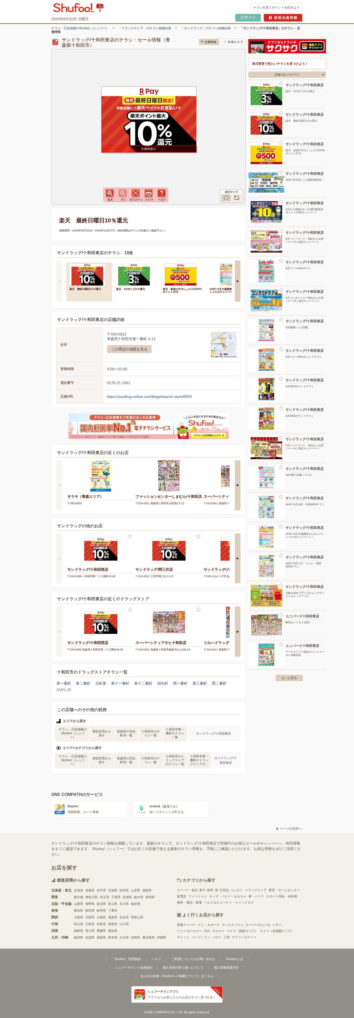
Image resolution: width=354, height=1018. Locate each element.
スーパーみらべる (257, 925)
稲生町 (162, 683)
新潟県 (101, 904)
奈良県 (124, 917)
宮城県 (112, 890)
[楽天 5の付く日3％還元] (136, 273)
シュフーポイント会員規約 (133, 967)
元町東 (100, 683)
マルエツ (218, 931)
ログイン (248, 18)
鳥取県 (101, 924)
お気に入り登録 (130, 536)
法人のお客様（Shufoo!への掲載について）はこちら (177, 976)
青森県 (90, 890)
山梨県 (78, 904)
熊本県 (112, 937)
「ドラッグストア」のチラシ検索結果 (144, 28)
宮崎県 (135, 937)
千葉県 (116, 897)
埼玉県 (104, 897)
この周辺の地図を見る (129, 349)
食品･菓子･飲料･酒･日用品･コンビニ (217, 890)
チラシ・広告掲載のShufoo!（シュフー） (80, 28)
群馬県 (150, 897)
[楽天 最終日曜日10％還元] (89, 273)
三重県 (112, 910)
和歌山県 (137, 917)
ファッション (197, 896)
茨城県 (127, 897)
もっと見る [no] (289, 678)
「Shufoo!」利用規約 (126, 959)
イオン (277, 925)
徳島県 (78, 931)
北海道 (78, 890)
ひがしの (63, 689)
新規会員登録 (283, 18)
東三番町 (200, 683)
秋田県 (124, 890)
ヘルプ (156, 959)
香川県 (90, 931)
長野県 (90, 904)
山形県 (135, 890)
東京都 (78, 897)
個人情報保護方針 (226, 967)
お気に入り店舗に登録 (233, 42)
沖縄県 (161, 937)
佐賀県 (90, 937)
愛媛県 (101, 931)
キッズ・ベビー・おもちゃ (227, 896)
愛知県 (78, 910)
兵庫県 (90, 917)
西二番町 (219, 683)
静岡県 (90, 910)
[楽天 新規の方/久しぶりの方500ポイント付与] (182, 273)
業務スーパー (186, 925)
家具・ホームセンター (284, 890)
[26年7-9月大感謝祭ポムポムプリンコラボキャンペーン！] (229, 273)
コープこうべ (201, 937)
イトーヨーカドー (189, 931)
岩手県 (101, 890)
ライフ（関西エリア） (242, 931)
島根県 (112, 924)
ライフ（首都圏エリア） (277, 931)
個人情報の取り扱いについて (183, 967)
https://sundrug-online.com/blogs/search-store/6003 (149, 396)
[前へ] (59, 281)
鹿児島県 (148, 937)
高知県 (112, 931)
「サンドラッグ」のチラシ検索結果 (206, 28)
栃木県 (138, 897)
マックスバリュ (232, 925)
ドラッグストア (256, 890)
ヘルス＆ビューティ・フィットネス (229, 902)
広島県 (90, 924)
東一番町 (63, 683)
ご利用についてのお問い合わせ (193, 959)
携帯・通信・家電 (189, 902)
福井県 (135, 904)
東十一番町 (120, 683)
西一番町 (180, 683)
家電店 (181, 896)
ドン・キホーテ (209, 925)
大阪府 (78, 917)
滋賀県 (112, 917)
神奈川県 (91, 897)
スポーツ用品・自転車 (281, 896)
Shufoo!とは (234, 959)
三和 (227, 937)
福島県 (147, 890)
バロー (217, 937)
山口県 (124, 924)
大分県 (124, 937)
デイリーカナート (244, 937)
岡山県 (78, 924)
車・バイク (256, 896)
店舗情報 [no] (209, 42)
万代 (207, 931)
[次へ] (237, 281)
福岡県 (78, 937)
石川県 (124, 904)
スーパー (183, 890)
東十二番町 (143, 683)
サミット (183, 937)
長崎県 (101, 937)
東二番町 (83, 683)
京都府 (101, 917)
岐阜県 (101, 910)
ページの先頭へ (289, 828)
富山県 (112, 904)
